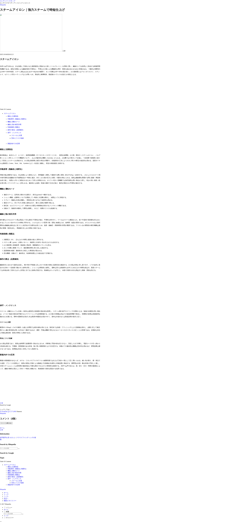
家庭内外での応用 (14, 143)
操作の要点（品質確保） (16, 130)
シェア (6, 496)
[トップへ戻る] (1, 521)
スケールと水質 (16, 135)
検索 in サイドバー (10, 500)
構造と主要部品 (13, 116)
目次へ (6, 498)
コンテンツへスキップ (7, 1)
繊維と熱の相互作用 (14, 124)
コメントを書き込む (6, 423)
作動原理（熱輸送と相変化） (17, 119)
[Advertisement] (50, 92)
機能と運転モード (14, 122)
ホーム (6, 493)
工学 (1, 403)
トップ (6, 495)
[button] (18, 448)
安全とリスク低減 (17, 138)
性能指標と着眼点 (14, 127)
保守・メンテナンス (14, 132)
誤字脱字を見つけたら (7, 437)
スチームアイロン (10, 113)
